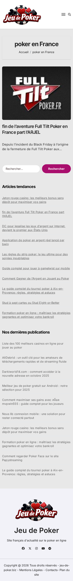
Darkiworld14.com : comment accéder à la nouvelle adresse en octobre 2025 (31, 373)
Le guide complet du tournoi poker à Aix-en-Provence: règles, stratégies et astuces (32, 290)
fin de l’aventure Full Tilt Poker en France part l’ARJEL (33, 214)
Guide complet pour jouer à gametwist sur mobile (36, 268)
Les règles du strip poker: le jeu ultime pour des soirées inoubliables (35, 256)
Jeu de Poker (36, 530)
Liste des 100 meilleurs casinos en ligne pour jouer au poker (32, 345)
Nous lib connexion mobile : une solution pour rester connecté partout (33, 416)
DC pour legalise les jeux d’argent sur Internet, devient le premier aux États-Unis (34, 228)
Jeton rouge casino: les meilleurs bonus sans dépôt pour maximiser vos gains (33, 200)
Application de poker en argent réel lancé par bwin (33, 242)
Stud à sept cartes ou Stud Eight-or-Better (30, 302)
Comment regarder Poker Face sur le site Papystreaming (30, 458)
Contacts (51, 570)
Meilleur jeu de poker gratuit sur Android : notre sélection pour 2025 (35, 387)
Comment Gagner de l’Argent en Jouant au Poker (35, 278)
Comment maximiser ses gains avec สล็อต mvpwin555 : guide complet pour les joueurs (32, 402)
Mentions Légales (31, 570)
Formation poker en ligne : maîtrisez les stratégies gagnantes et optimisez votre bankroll (36, 315)
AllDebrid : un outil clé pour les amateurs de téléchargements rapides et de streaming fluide (34, 359)
